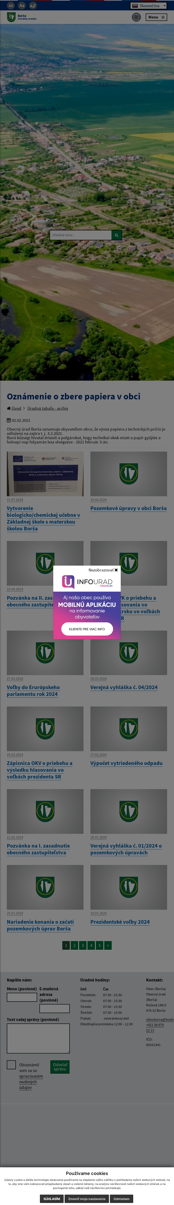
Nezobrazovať (101, 570)
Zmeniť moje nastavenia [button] (86, 1199)
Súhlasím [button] (52, 1199)
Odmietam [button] (122, 1199)
